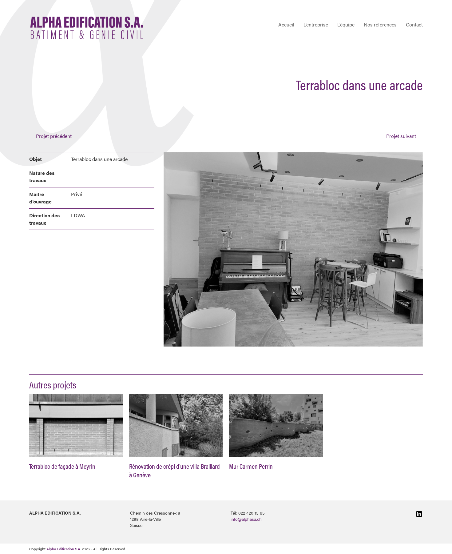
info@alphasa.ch (246, 519)
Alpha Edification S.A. (63, 548)
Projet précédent (54, 135)
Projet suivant (401, 135)
